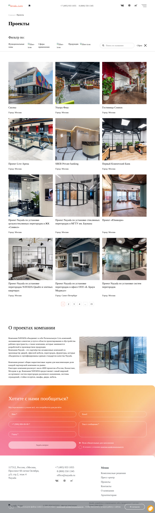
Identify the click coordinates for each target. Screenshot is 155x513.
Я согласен (135, 507)
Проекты (105, 482)
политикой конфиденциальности (70, 507)
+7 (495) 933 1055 (68, 6)
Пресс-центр (108, 477)
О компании (107, 490)
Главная (11, 15)
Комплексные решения (113, 473)
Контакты (106, 486)
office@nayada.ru (66, 475)
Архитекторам (108, 495)
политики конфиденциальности (112, 447)
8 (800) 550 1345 (86, 6)
